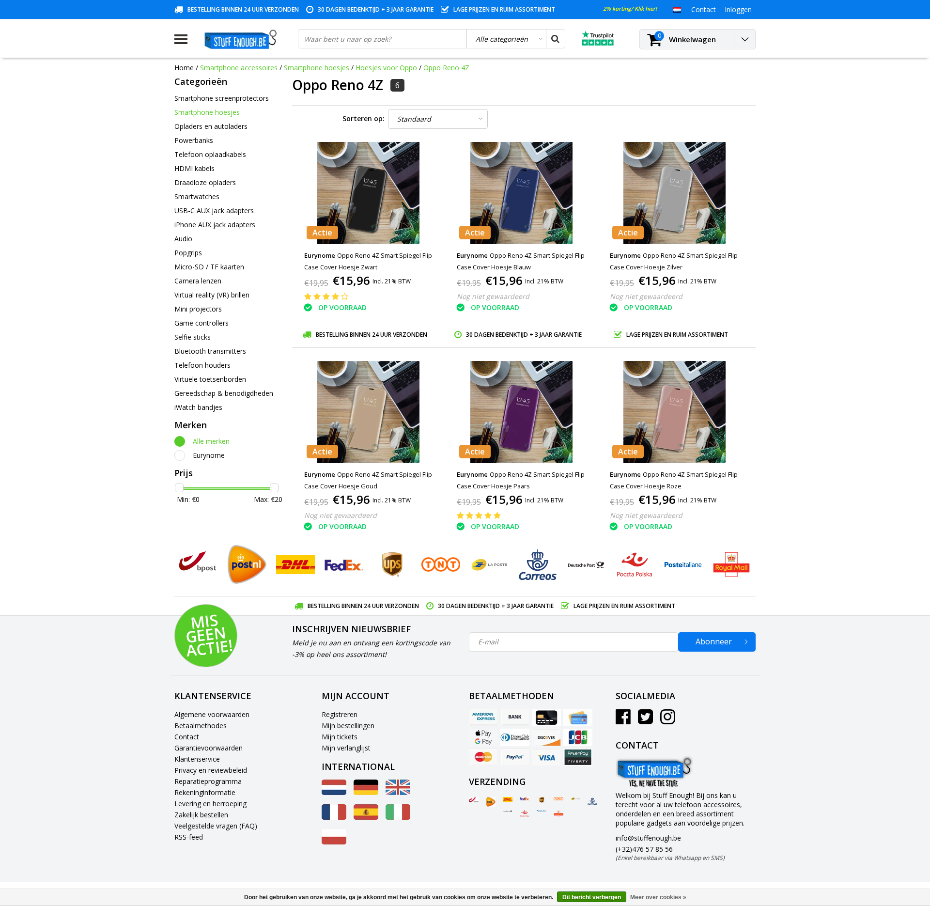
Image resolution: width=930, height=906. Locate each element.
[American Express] (483, 717)
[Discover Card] (546, 737)
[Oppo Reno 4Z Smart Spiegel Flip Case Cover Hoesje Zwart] (368, 193)
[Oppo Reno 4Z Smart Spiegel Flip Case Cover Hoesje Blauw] (521, 193)
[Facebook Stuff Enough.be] (623, 720)
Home (184, 67)
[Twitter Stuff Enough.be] (645, 720)
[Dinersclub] (514, 737)
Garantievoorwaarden (208, 747)
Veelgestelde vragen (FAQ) (215, 825)
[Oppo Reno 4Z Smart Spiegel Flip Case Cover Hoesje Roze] (674, 412)
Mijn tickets (339, 736)
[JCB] (577, 737)
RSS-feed (188, 837)
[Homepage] (243, 39)
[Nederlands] (677, 9)
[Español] (366, 817)
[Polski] (334, 841)
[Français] (334, 817)
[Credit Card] (546, 717)
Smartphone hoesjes (316, 67)
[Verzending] (474, 800)
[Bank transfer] (514, 717)
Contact (186, 736)
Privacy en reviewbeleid (210, 770)
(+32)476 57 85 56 (670, 853)
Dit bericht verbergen (591, 897)
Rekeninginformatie (204, 792)
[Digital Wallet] (483, 737)
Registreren (339, 714)
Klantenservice (197, 759)
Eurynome (209, 455)
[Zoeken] (555, 38)
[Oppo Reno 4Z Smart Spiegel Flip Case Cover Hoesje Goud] (368, 412)
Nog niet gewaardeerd (493, 296)
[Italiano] (398, 817)
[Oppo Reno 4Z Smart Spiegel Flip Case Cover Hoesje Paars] (521, 412)
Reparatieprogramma (208, 781)
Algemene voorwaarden (211, 714)
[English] (398, 792)
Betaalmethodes (200, 725)
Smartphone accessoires (239, 67)
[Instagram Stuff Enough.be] (667, 720)
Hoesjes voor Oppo (386, 67)
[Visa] (546, 757)
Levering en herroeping (210, 803)
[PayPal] (514, 757)
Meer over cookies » (658, 897)
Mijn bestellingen (348, 725)
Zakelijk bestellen (201, 814)
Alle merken (211, 441)
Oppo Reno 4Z (446, 67)
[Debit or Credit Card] (577, 717)
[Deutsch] (366, 792)
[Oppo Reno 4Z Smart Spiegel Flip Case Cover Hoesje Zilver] (674, 193)
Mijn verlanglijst (346, 747)
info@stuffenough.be (648, 838)
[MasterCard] (483, 757)
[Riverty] (577, 757)
